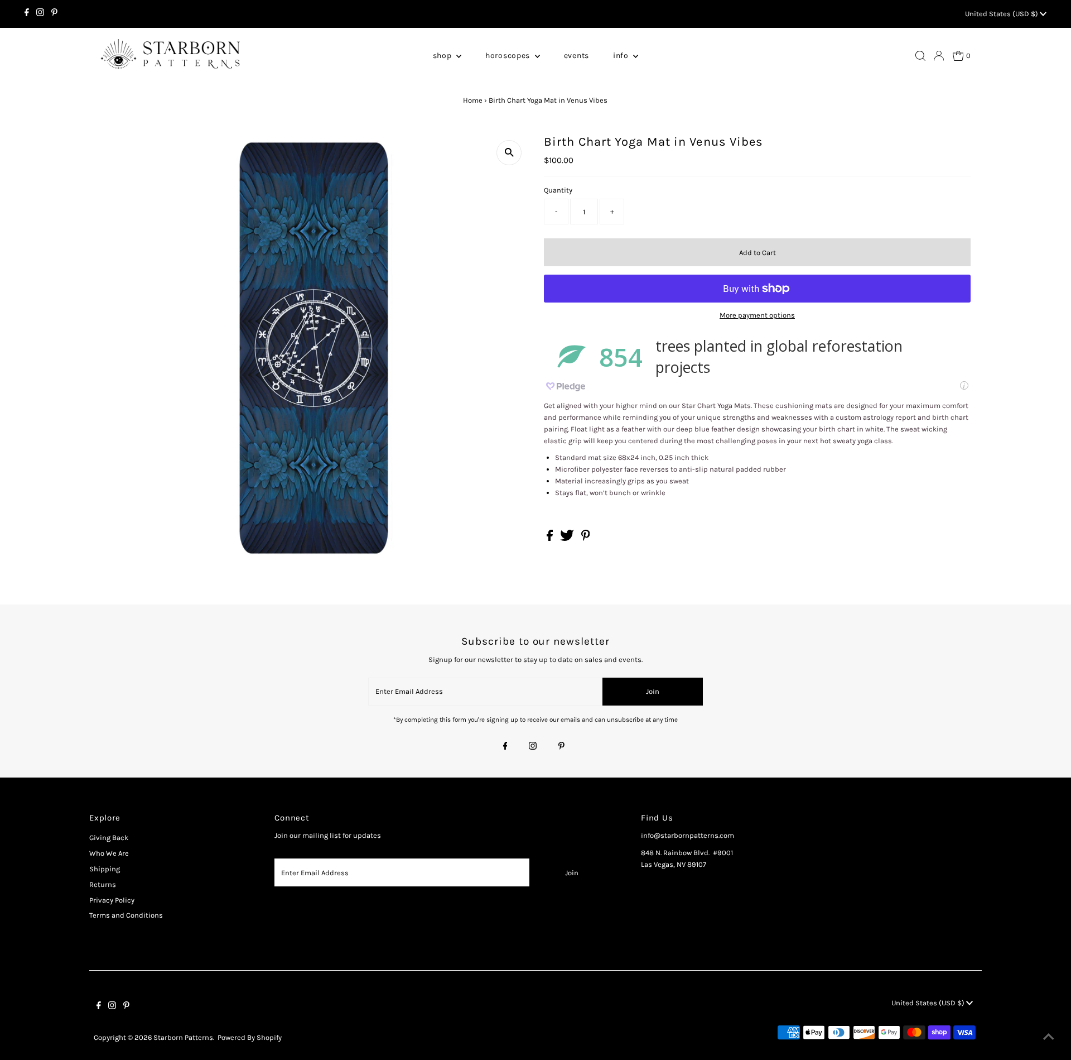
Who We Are (109, 853)
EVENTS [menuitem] (576, 55)
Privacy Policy (111, 900)
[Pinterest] (54, 14)
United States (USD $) (1002, 13)
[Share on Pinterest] (585, 538)
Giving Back (108, 837)
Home (473, 100)
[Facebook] (27, 14)
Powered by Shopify (250, 1037)
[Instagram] (40, 14)
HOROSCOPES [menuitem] (508, 55)
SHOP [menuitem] (443, 55)
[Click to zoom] (509, 152)
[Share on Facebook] (550, 538)
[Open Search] (920, 56)
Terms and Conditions (126, 915)
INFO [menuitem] (622, 55)
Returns (102, 884)
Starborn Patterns (183, 1037)
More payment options (757, 315)
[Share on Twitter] (568, 538)
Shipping (104, 869)
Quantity (558, 190)
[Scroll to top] (1049, 1038)
